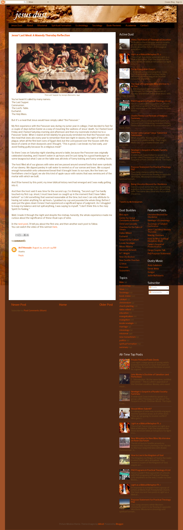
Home (63, 304)
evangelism (124, 320)
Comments (156, 292)
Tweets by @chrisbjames (130, 202)
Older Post (106, 304)
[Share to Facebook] (24, 235)
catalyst (123, 300)
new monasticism (127, 337)
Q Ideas (123, 264)
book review (125, 296)
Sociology (97, 25)
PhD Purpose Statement (159, 254)
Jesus (121, 289)
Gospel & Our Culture (129, 240)
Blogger (119, 524)
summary (123, 347)
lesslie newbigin (126, 323)
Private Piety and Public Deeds (145, 360)
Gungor (151, 272)
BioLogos (123, 215)
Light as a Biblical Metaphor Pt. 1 (146, 485)
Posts (154, 288)
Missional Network (128, 250)
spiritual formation (128, 344)
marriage (123, 327)
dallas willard (125, 310)
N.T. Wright (124, 254)
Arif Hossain (25, 248)
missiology (124, 330)
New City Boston (127, 257)
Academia (131, 25)
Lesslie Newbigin (127, 243)
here (55, 227)
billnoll (101, 524)
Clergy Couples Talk (157, 250)
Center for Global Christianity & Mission (129, 219)
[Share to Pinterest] (27, 235)
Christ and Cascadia (128, 224)
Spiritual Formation (61, 25)
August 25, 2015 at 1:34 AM (44, 248)
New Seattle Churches (129, 260)
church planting (126, 306)
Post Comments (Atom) (35, 311)
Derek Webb (153, 269)
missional (123, 334)
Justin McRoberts (156, 276)
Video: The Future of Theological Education (151, 40)
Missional (42, 25)
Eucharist (123, 237)
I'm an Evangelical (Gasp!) (143, 69)
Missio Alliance (126, 247)
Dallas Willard (125, 233)
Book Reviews (114, 25)
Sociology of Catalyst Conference (158, 225)
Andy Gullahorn (155, 265)
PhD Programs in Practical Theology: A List (151, 101)
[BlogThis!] (19, 235)
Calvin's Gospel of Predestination (156, 246)
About (30, 25)
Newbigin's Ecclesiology (159, 221)
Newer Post (18, 304)
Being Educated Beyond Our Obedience (149, 184)
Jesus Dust (16, 25)
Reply (21, 256)
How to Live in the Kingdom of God (147, 455)
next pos (22, 224)
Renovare (123, 267)
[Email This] (16, 235)
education (124, 313)
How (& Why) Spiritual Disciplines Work (158, 240)
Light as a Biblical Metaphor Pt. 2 (146, 55)
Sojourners (124, 271)
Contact (144, 25)
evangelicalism (126, 317)
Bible (121, 282)
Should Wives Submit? (141, 409)
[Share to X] (22, 235)
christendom (125, 303)
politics (122, 341)
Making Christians (156, 235)
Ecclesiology (82, 25)
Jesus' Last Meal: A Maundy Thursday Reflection (41, 35)
